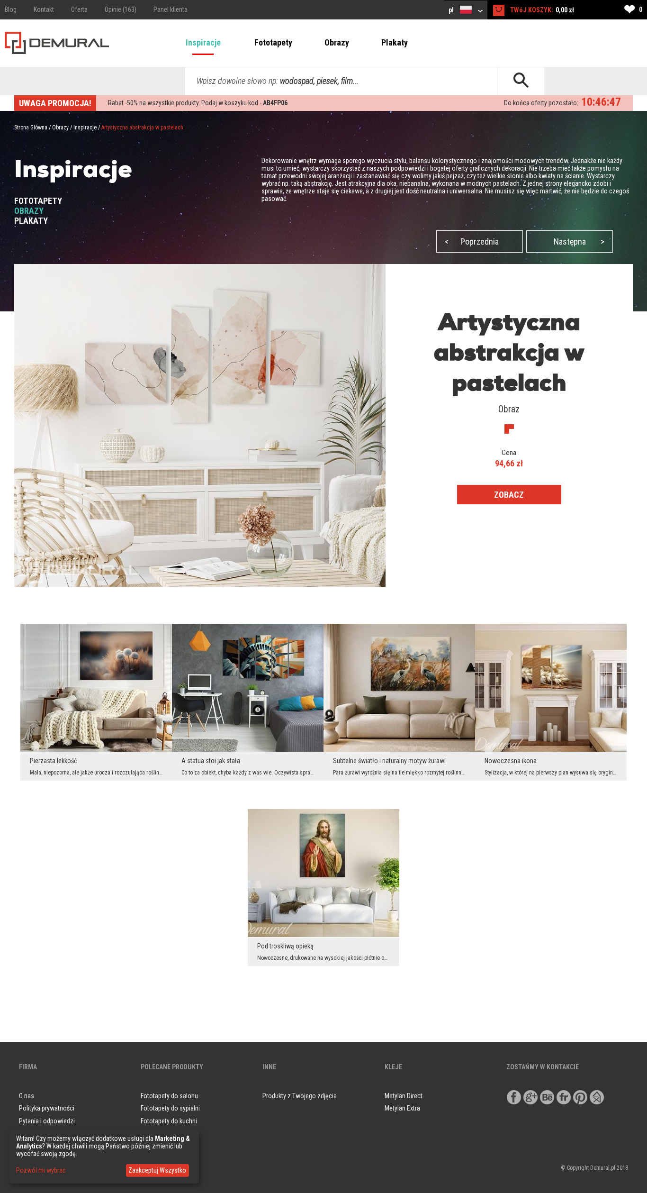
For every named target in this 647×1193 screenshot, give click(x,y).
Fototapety (273, 42)
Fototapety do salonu (169, 1096)
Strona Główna (30, 127)
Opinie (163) (120, 9)
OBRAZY (29, 211)
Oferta (79, 9)
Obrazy (336, 42)
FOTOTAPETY (38, 201)
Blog (11, 9)
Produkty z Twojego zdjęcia (299, 1096)
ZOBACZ (509, 495)
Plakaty (394, 42)
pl (452, 10)
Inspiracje (203, 42)
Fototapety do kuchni (169, 1121)
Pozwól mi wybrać (40, 1170)
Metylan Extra (402, 1108)
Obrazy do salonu (164, 1134)
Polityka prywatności (46, 1108)
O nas (26, 1096)
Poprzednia (472, 241)
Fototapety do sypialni (170, 1108)
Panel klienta (170, 9)
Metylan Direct (403, 1096)
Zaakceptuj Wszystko (157, 1170)
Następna (579, 241)
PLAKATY (31, 221)
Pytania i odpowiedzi (47, 1121)
